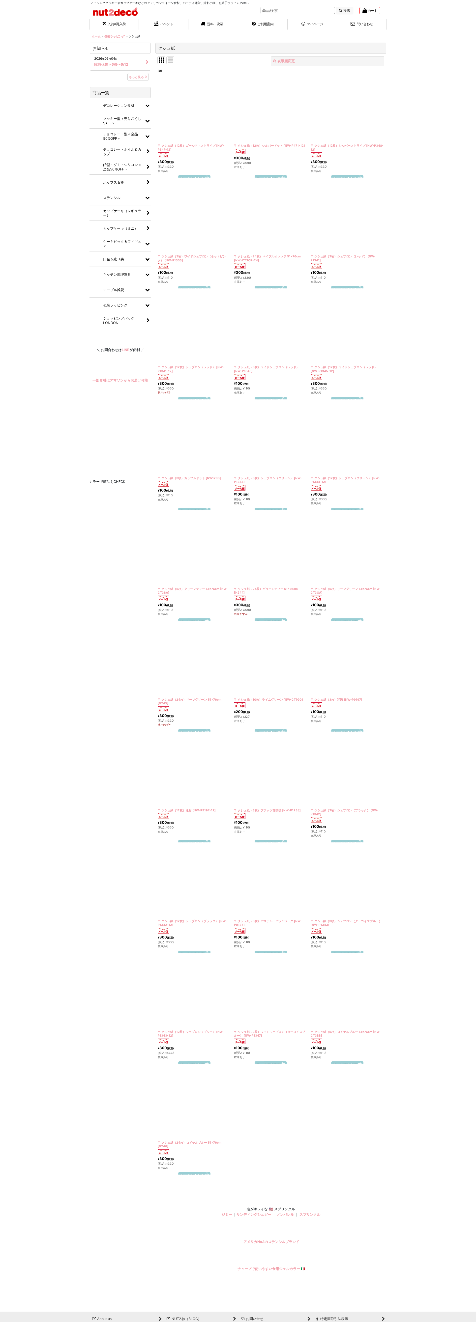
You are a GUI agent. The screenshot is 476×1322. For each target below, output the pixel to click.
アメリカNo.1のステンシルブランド (271, 1241)
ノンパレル (285, 1214)
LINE (125, 350)
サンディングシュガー (254, 1214)
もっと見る (136, 77)
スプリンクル (309, 1214)
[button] (213, 24)
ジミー (227, 1214)
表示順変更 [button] (286, 61)
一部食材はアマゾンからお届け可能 (120, 380)
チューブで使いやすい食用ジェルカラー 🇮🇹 (271, 1269)
